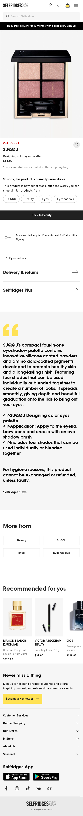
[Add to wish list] (76, 144)
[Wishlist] (59, 5)
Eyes (21, 553)
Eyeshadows (17, 258)
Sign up (71, 25)
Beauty (21, 540)
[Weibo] (49, 791)
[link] (16, 652)
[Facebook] (6, 791)
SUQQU (10, 149)
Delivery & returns (21, 272)
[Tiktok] (28, 791)
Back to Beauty (42, 215)
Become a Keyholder (19, 698)
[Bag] (67, 5)
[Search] (8, 16)
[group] (41, 631)
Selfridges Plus (18, 290)
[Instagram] (17, 791)
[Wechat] (39, 791)
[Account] (50, 5)
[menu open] (76, 5)
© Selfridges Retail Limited (41, 810)
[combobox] (44, 16)
